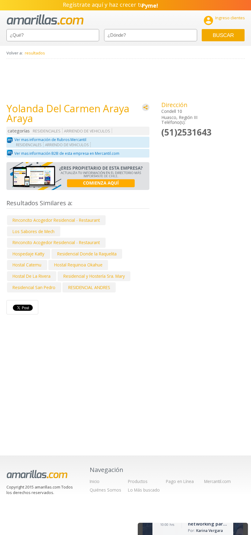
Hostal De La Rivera (32, 276)
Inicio (94, 481)
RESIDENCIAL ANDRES (89, 287)
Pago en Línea (180, 481)
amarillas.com (45, 19)
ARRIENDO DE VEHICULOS (87, 131)
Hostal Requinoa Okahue (78, 265)
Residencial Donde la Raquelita (87, 254)
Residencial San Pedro (34, 287)
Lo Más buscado (144, 490)
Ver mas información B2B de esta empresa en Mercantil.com (66, 153)
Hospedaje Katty (28, 254)
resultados (35, 53)
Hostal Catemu (27, 265)
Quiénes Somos (105, 490)
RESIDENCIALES (47, 131)
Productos (138, 481)
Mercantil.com (217, 481)
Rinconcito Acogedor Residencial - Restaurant (56, 220)
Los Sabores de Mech (33, 231)
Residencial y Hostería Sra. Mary (94, 276)
